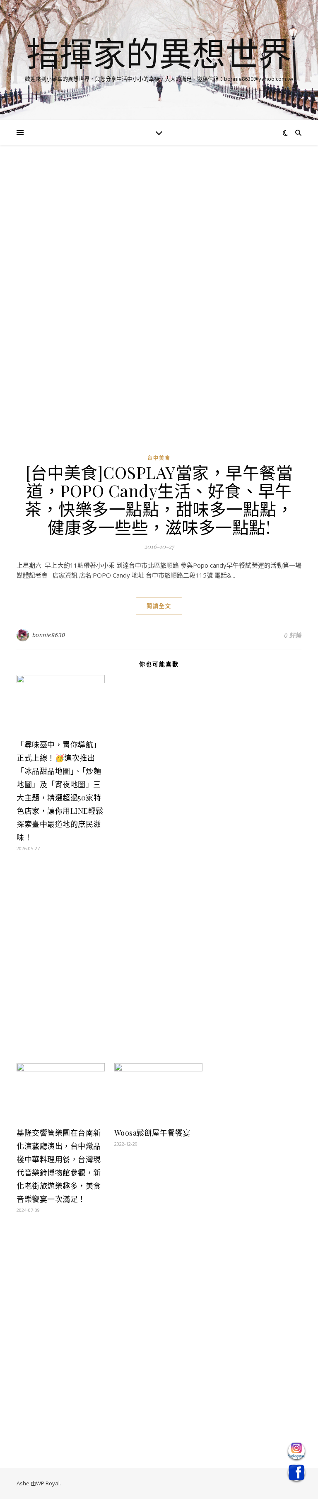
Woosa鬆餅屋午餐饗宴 (152, 1133)
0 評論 (292, 635)
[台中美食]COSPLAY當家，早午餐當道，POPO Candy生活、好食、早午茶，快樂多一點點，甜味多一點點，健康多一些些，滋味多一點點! (159, 499)
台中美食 (159, 458)
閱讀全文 (159, 605)
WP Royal (48, 1483)
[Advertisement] (159, 223)
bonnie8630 (48, 635)
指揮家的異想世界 (159, 53)
